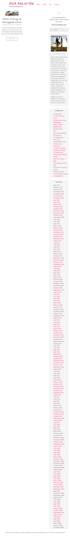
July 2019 (56, 200)
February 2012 (58, 382)
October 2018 (57, 215)
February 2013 (58, 356)
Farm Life (56, 139)
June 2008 (56, 474)
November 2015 (58, 286)
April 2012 (56, 378)
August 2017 (57, 241)
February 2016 (58, 279)
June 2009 (56, 450)
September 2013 (58, 341)
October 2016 (57, 262)
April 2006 (56, 506)
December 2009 (58, 437)
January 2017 (57, 256)
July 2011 (56, 397)
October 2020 (58, 196)
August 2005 (57, 514)
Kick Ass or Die (21, 3)
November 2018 (58, 213)
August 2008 (57, 470)
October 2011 (57, 390)
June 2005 (56, 517)
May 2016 (56, 273)
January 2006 (57, 508)
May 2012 (56, 375)
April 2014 (56, 326)
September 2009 (58, 444)
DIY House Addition (59, 133)
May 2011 (56, 401)
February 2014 (58, 330)
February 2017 (58, 253)
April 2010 (56, 429)
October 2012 (57, 365)
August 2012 (57, 369)
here (63, 102)
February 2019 (58, 206)
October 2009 (58, 442)
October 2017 (57, 236)
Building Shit (57, 127)
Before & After (58, 124)
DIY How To (57, 135)
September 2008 (58, 467)
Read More (12, 39)
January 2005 (57, 525)
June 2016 (56, 271)
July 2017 (56, 243)
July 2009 (56, 448)
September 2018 (58, 217)
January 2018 (57, 230)
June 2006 (56, 502)
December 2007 (58, 487)
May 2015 (56, 298)
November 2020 (58, 194)
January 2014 (57, 333)
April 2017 (56, 249)
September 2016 (58, 264)
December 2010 (58, 412)
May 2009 (56, 452)
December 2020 (58, 191)
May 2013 (56, 350)
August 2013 (57, 343)
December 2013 (58, 335)
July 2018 (56, 219)
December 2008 (58, 461)
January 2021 (57, 189)
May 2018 (56, 224)
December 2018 (58, 211)
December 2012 (58, 360)
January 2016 (57, 281)
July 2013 (56, 345)
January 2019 (57, 209)
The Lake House (58, 172)
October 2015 (57, 288)
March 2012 (57, 380)
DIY (50, 4)
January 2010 (57, 435)
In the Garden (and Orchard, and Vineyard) (59, 144)
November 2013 (58, 337)
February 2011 (57, 408)
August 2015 (57, 292)
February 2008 (58, 482)
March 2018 (57, 226)
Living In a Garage (59, 148)
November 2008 (58, 463)
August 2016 (57, 266)
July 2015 (56, 294)
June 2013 (56, 348)
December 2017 (58, 232)
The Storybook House (60, 174)
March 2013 (57, 354)
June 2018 (56, 221)
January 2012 (57, 384)
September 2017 (58, 239)
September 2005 (58, 512)
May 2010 (56, 427)
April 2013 (56, 352)
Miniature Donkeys (59, 150)
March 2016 (57, 277)
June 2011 (56, 399)
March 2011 (57, 405)
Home (38, 4)
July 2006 (56, 499)
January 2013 (57, 358)
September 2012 (58, 367)
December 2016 (58, 258)
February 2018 (58, 228)
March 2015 (57, 303)
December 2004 (58, 527)
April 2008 (56, 478)
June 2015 (56, 296)
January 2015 (57, 307)
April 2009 (56, 455)
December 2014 (58, 309)
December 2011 (58, 386)
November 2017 (58, 234)
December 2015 (58, 283)
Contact (56, 4)
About (45, 4)
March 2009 (57, 457)
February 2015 (58, 305)
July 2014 (56, 320)
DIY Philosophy (58, 137)
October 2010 (57, 416)
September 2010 (58, 418)
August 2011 (57, 395)
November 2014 (58, 311)
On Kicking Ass (58, 152)
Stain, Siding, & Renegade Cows (12, 20)
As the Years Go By (59, 120)
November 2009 (58, 440)
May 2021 (56, 185)
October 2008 (58, 465)
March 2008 (57, 480)
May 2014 (56, 324)
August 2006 (57, 497)
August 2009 (57, 446)
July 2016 (56, 268)
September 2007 (58, 489)
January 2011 (57, 410)
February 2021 (58, 187)
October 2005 (58, 510)
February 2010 (58, 433)
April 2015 (56, 301)
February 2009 (58, 459)
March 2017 (57, 251)
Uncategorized (58, 176)
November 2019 (58, 198)
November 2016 (58, 260)
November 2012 (58, 363)
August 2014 (57, 318)
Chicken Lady (57, 129)
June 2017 (56, 245)
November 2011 (58, 388)
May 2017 (56, 247)
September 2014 (58, 316)
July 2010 (56, 422)
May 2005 (56, 519)
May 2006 (56, 504)
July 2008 (56, 472)
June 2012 (56, 373)
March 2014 (57, 328)
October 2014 (57, 313)
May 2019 (56, 202)
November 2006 (58, 493)
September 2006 (58, 495)
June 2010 (56, 425)
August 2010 (57, 420)
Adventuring (57, 114)
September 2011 (58, 393)
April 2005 (56, 521)
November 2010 (58, 414)
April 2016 (56, 275)
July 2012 (56, 371)
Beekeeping (57, 122)
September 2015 (58, 290)
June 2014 (56, 322)
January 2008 (57, 485)
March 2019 (57, 204)
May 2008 (56, 476)
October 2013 (57, 339)
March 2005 (57, 523)
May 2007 (56, 491)
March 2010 (57, 431)
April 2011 (56, 403)
